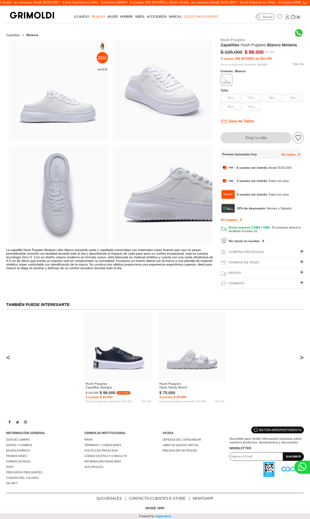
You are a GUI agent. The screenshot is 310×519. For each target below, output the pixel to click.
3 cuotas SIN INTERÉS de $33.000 (246, 58)
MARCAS (175, 16)
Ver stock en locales (244, 241)
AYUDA (167, 433)
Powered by (155, 516)
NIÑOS (140, 16)
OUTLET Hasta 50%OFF (201, 16)
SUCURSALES (93, 467)
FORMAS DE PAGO (18, 461)
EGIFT (10, 467)
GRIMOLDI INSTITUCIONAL (105, 433)
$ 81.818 (262, 64)
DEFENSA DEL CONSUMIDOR (181, 439)
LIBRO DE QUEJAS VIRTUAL (180, 445)
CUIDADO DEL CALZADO (22, 477)
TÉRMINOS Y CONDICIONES (102, 445)
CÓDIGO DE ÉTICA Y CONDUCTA (105, 456)
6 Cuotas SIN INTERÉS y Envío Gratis (154, 2)
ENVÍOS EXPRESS (18, 450)
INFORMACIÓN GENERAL (25, 433)
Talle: (225, 90)
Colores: (233, 71)
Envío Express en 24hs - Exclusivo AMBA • (90, 2)
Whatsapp (203, 498)
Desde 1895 (154, 508)
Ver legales (229, 219)
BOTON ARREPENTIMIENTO (280, 430)
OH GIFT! (11, 483)
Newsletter (240, 448)
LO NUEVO (81, 16)
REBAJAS (98, 16)
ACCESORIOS (157, 16)
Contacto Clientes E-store (157, 498)
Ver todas (288, 154)
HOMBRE (126, 16)
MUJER (113, 16)
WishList (280, 16)
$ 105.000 (231, 52)
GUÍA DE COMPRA (18, 439)
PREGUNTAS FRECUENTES (24, 472)
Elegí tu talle (256, 138)
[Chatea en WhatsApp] (299, 33)
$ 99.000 (254, 52)
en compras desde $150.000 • (32, 2)
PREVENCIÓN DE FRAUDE (179, 450)
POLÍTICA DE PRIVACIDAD (101, 450)
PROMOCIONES (16, 456)
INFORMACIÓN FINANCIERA (102, 461)
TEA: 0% (298, 64)
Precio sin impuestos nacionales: (239, 64)
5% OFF (270, 52)
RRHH (88, 439)
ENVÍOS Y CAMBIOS (19, 445)
